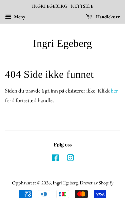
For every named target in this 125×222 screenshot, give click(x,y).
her (114, 90)
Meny (19, 17)
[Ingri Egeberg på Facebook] (55, 159)
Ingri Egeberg (62, 43)
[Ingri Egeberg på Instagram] (70, 159)
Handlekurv (107, 17)
